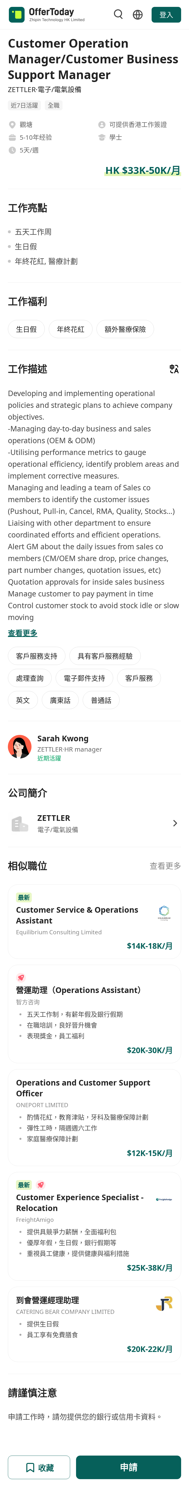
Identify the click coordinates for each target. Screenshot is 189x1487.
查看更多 (165, 865)
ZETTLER (53, 817)
